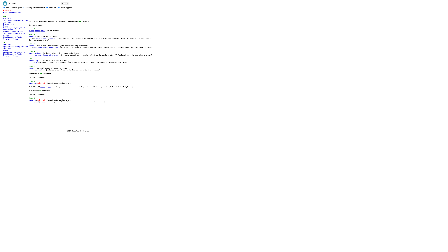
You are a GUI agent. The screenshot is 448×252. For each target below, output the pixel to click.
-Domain (6, 26)
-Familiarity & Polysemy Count (14, 28)
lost (49, 87)
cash (36, 70)
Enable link (52, 8)
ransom (31, 53)
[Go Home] (5, 5)
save (43, 31)
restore (37, 38)
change (45, 47)
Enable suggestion (67, 8)
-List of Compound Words (12, 37)
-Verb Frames (8, 30)
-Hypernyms (7, 18)
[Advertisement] (12, 93)
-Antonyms (7, 45)
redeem (37, 31)
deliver (31, 31)
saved (42, 87)
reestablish (52, 38)
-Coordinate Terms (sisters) (13, 31)
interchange (53, 47)
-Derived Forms (8, 24)
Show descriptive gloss (13, 8)
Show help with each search (35, 8)
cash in (41, 70)
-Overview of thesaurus (12, 13)
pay (35, 62)
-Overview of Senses (10, 39)
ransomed (32, 83)
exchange (38, 47)
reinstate (44, 38)
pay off (37, 60)
